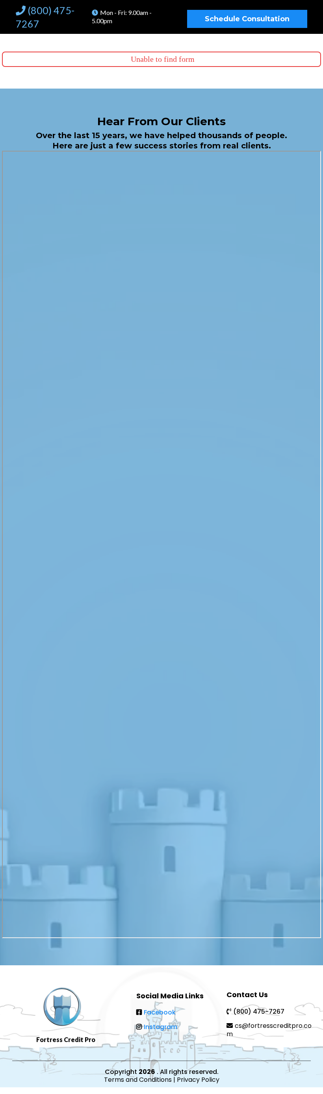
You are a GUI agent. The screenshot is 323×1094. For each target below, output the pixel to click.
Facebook (160, 1012)
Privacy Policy (198, 1079)
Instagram (160, 1026)
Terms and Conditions (138, 1079)
